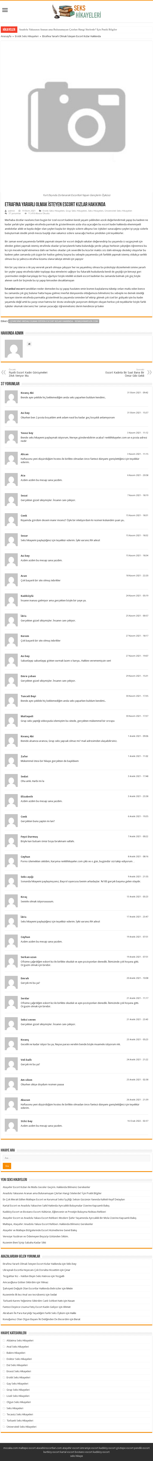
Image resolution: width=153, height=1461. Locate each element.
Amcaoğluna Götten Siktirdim (19, 1282)
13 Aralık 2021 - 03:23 (137, 896)
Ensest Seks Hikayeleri (19, 1371)
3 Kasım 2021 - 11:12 (137, 433)
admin (11, 211)
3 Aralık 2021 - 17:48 (138, 776)
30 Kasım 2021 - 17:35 (137, 696)
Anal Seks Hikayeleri (18, 1346)
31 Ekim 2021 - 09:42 (137, 392)
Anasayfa (6, 36)
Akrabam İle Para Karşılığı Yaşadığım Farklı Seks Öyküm (34, 1313)
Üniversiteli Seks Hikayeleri (118, 211)
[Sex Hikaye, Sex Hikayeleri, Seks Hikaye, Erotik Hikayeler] (76, 10)
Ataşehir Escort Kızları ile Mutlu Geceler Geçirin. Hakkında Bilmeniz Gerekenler (46, 1187)
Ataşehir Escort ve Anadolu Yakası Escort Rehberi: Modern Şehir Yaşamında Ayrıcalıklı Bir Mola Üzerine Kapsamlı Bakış (69, 1217)
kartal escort (67, 1451)
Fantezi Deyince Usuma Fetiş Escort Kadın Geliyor (30, 1306)
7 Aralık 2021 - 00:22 (138, 836)
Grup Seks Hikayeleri (76, 211)
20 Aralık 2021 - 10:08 (137, 978)
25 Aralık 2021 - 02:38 (137, 1079)
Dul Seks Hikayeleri (17, 1365)
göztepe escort (124, 1447)
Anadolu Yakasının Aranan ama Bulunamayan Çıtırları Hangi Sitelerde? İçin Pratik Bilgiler (68, 29)
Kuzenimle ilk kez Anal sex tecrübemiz (24, 1294)
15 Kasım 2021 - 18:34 (137, 555)
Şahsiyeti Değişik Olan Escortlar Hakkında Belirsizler (32, 1288)
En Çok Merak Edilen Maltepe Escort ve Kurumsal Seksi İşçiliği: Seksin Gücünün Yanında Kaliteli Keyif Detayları (64, 1199)
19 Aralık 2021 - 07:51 (137, 937)
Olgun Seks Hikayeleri (19, 1402)
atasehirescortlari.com (49, 1447)
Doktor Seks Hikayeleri (19, 1358)
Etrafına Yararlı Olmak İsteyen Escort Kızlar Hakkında (32, 1263)
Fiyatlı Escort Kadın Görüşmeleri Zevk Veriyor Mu (28, 372)
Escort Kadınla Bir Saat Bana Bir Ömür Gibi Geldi (124, 372)
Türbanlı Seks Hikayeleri (20, 1420)
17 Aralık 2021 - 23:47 (137, 916)
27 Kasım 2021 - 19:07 (137, 656)
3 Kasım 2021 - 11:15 (137, 454)
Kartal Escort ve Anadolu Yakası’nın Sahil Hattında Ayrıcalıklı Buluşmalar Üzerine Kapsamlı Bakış (56, 1205)
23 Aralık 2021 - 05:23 (137, 1039)
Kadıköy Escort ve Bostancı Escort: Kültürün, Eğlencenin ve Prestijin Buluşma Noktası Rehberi (54, 1211)
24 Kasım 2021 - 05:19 (137, 595)
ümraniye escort (89, 1447)
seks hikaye (76, 1455)
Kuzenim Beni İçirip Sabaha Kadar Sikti (24, 1242)
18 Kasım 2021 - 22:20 (137, 575)
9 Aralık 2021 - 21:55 (138, 876)
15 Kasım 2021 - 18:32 (137, 535)
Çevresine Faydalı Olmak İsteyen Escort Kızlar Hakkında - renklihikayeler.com (54, 321)
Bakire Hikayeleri (16, 1352)
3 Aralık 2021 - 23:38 (138, 796)
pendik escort (142, 1447)
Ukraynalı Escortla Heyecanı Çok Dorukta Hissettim (31, 1269)
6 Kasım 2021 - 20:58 (137, 475)
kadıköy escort (107, 1447)
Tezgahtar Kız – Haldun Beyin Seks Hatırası (26, 1276)
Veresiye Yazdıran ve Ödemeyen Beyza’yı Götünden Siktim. (36, 1236)
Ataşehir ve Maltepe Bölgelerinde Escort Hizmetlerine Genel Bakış (40, 1230)
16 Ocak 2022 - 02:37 (137, 1121)
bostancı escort (83, 1451)
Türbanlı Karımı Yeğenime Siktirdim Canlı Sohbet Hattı (33, 1300)
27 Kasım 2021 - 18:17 (137, 636)
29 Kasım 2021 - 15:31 (137, 676)
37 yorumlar (15, 213)
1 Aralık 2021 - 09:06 (138, 736)
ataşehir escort (70, 1447)
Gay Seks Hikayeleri (17, 1383)
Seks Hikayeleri (95, 211)
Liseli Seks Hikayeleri (18, 1395)
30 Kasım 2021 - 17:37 (137, 716)
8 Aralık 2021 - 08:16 (138, 856)
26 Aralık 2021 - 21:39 (137, 1099)
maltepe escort (27, 1447)
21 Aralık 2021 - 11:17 (137, 998)
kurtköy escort (51, 1451)
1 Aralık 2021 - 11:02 (138, 756)
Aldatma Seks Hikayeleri (20, 1340)
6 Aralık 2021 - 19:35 (138, 816)
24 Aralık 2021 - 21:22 (137, 1059)
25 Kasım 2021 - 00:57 (137, 615)
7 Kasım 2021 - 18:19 (137, 495)
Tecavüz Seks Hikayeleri (20, 1414)
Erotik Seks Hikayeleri (27, 36)
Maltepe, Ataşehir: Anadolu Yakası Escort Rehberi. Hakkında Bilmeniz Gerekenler (48, 1224)
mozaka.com (10, 1447)
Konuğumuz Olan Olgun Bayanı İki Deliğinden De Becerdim (36, 1319)
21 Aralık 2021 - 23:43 (137, 1019)
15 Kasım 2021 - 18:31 (137, 515)
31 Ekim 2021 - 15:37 (137, 412)
